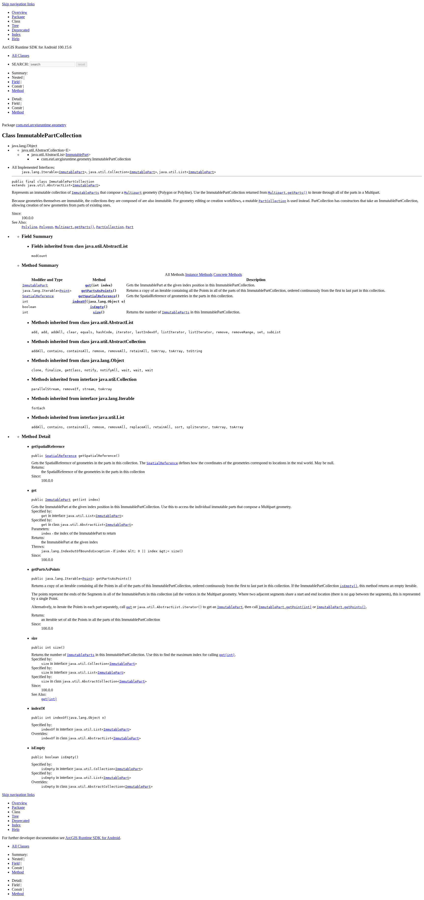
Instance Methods (198, 274)
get (88, 285)
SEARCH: (20, 64)
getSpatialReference (97, 296)
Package (18, 17)
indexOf (79, 301)
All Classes (20, 55)
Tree (15, 26)
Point (64, 291)
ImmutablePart (77, 155)
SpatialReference (38, 296)
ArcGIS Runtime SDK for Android (92, 838)
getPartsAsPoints (97, 291)
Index (16, 34)
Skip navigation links (18, 4)
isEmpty (97, 307)
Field (16, 82)
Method (18, 91)
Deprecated (20, 30)
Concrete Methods (227, 274)
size (97, 312)
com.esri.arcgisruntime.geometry (41, 125)
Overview (19, 12)
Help (15, 39)
